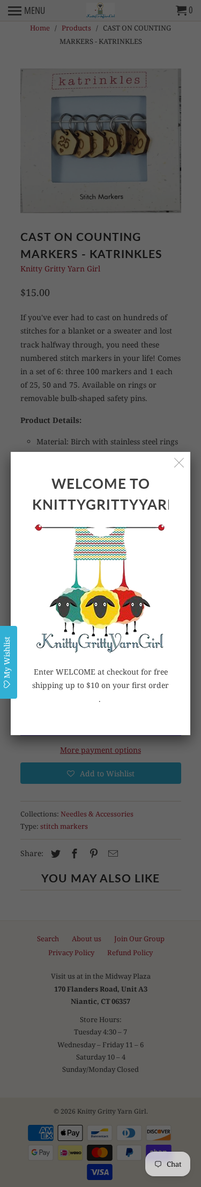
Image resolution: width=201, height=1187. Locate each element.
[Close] (179, 462)
